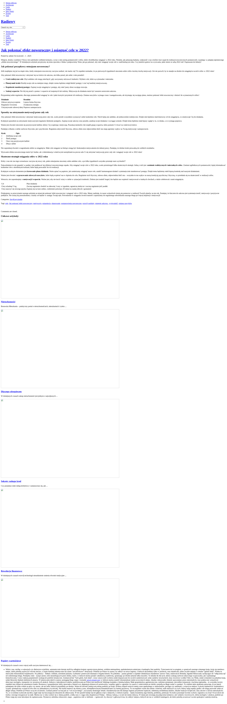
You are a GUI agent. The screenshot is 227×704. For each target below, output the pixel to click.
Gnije (8, 7)
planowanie (56, 203)
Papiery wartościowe (11, 661)
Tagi (7, 16)
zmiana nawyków (125, 203)
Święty (8, 14)
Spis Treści (10, 11)
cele (6, 203)
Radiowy (8, 21)
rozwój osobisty (88, 203)
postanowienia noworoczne (71, 203)
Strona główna (11, 3)
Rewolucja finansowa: (11, 571)
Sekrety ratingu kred (11, 481)
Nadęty (8, 9)
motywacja (37, 203)
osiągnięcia (46, 203)
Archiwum (10, 5)
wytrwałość (113, 203)
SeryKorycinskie (16, 199)
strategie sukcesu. (101, 203)
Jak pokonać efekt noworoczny (20, 203)
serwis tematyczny (93, 680)
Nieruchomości (8, 301)
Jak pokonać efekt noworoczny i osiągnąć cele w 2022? (45, 50)
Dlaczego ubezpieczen (11, 391)
